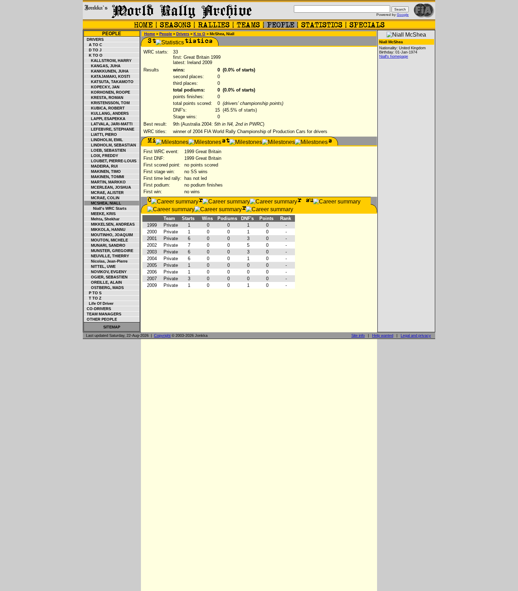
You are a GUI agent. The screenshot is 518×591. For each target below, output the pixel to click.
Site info (358, 335)
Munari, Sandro (105, 245)
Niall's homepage (393, 56)
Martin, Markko (105, 182)
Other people (101, 319)
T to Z (93, 298)
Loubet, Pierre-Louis (110, 161)
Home (149, 34)
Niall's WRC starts (106, 208)
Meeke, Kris (100, 214)
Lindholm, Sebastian (110, 145)
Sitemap (111, 327)
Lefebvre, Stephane (109, 129)
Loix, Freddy (101, 155)
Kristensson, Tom (107, 103)
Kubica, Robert (105, 108)
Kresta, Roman (104, 97)
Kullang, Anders (107, 113)
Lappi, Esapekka (105, 119)
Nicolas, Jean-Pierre (106, 261)
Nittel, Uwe (100, 266)
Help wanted (382, 335)
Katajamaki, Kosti (107, 76)
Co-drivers (98, 309)
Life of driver (99, 303)
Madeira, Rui (101, 166)
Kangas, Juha (103, 66)
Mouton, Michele (106, 240)
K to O (94, 55)
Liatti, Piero (101, 134)
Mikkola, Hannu (105, 229)
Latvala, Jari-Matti (108, 124)
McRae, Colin (102, 198)
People (111, 33)
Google (403, 15)
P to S (93, 293)
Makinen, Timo (103, 171)
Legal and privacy (416, 335)
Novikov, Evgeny (106, 272)
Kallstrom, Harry (108, 60)
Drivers (94, 39)
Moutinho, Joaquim (109, 235)
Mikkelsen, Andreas (110, 224)
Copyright (162, 335)
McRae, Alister (104, 192)
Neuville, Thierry (107, 256)
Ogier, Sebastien (106, 277)
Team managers (103, 314)
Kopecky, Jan (102, 87)
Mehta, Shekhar (102, 219)
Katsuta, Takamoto (109, 82)
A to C (93, 45)
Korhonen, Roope (107, 92)
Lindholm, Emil (104, 140)
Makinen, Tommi (104, 177)
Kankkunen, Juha (107, 71)
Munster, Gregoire (109, 251)
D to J (93, 50)
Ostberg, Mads (104, 287)
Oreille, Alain (103, 282)
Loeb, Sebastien (105, 150)
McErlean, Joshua (108, 187)
